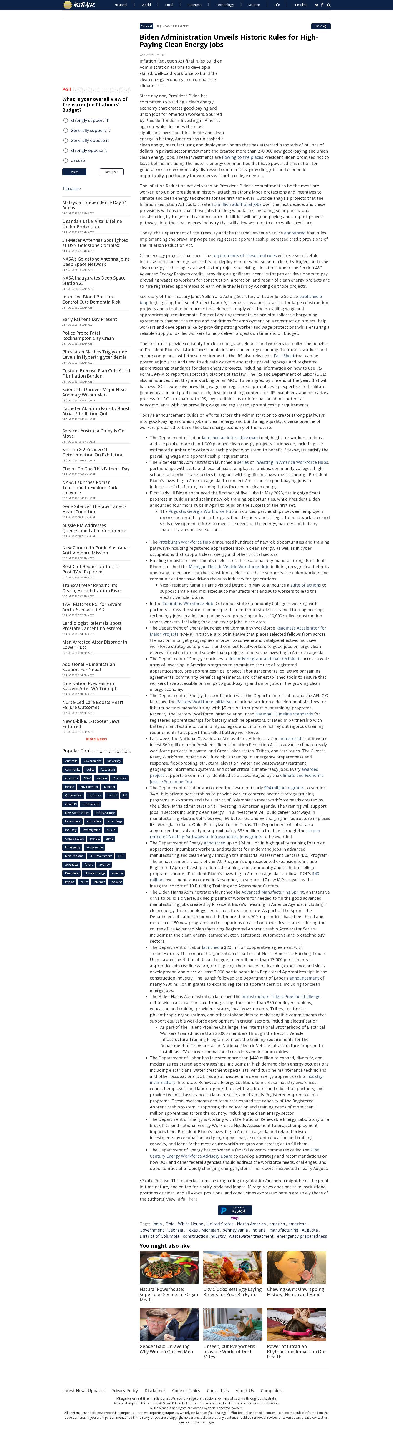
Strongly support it (89, 120)
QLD (121, 856)
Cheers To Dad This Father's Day (96, 469)
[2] (231, 1412)
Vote (74, 172)
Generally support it (90, 130)
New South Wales (77, 813)
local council (91, 804)
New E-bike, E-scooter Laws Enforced (91, 723)
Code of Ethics (186, 1390)
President (72, 873)
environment (89, 787)
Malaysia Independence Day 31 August (94, 205)
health (69, 787)
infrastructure (105, 813)
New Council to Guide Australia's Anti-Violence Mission (96, 550)
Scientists (71, 864)
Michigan (210, 1230)
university (114, 761)
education (94, 821)
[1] (228, 1412)
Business (194, 4)
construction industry (204, 1236)
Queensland (74, 795)
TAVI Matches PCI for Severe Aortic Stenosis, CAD (91, 606)
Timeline (300, 4)
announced (295, 233)
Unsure (78, 160)
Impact (69, 882)
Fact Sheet (284, 355)
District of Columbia (159, 1236)
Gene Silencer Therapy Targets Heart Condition (94, 509)
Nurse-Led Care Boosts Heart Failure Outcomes (92, 704)
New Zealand (74, 856)
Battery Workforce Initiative (204, 701)
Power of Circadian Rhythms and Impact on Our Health (296, 1351)
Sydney (104, 864)
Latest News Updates (83, 1390)
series (243, 462)
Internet (99, 882)
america (277, 1224)
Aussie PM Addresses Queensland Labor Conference (94, 528)
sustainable (95, 847)
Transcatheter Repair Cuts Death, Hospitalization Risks (92, 588)
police (90, 769)
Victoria (102, 778)
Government (152, 1230)
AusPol (111, 830)
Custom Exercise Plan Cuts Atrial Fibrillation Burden (96, 373)
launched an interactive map (230, 437)
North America (251, 1224)
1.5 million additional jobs (236, 204)
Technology (225, 4)
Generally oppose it (90, 140)
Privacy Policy (124, 1390)
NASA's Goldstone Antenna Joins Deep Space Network (96, 261)
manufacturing (283, 1230)
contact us (320, 1417)
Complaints (272, 1390)
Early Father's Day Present (89, 319)
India (157, 1224)
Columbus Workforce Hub (187, 603)
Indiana (258, 1230)
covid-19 (71, 804)
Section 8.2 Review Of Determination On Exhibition (92, 452)
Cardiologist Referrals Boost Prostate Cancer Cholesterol (92, 625)
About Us (245, 1390)
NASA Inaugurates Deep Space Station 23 (94, 280)
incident (116, 882)
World (146, 4)
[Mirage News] (81, 5)
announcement (304, 978)
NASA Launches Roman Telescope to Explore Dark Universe (89, 487)
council (112, 795)
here (193, 1199)
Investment (73, 821)
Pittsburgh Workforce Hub (185, 542)
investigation (92, 830)
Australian (108, 769)
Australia (71, 761)
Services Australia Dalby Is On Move (93, 433)
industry (71, 830)
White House (190, 1224)
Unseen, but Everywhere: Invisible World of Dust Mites (229, 1351)
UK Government (101, 856)
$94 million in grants (284, 787)
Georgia (175, 1230)
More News (96, 738)
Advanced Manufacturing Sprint (273, 892)
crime (109, 838)
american (297, 1224)
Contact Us (218, 1390)
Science (254, 4)
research (71, 778)
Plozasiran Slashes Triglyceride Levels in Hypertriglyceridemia (94, 354)
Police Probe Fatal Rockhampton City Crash (88, 335)
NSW (87, 778)
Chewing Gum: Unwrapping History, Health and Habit (295, 1291)
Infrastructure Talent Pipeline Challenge (281, 996)
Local (169, 4)
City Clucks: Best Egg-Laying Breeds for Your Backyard (232, 1291)
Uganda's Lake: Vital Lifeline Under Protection (92, 223)
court (84, 882)
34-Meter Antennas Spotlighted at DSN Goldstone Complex (95, 242)
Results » (111, 172)
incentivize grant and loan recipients (266, 658)
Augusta (310, 1230)
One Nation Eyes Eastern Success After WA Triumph (89, 686)
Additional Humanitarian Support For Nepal (88, 667)
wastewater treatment (251, 1236)
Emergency (73, 847)
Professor (120, 778)
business (95, 795)
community (72, 769)
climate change (95, 873)
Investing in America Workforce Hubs (291, 462)
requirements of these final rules (244, 255)
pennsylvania (235, 1230)
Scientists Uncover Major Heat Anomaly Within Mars (94, 392)
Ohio (170, 1224)
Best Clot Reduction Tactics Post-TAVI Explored (91, 569)
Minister (109, 787)
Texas (192, 1230)
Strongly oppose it (89, 150)
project (95, 838)
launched (211, 947)
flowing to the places (242, 157)
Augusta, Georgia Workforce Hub (201, 511)
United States (220, 1224)
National (120, 4)
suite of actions (305, 585)
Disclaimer (155, 1390)
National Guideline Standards (284, 714)
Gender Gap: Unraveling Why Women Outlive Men (166, 1349)
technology (114, 821)
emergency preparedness (302, 1236)
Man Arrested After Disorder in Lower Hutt (94, 644)
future (89, 864)
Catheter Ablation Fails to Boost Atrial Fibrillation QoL (96, 411)
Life (277, 4)
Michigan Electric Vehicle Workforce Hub (228, 566)
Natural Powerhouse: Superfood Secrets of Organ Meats (169, 1294)
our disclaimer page (199, 1422)
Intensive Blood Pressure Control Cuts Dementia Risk (91, 299)
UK (125, 795)
